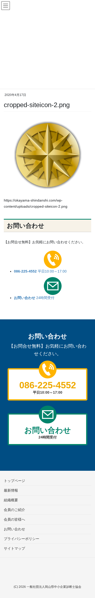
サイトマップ (14, 548)
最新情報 (11, 490)
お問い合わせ (14, 529)
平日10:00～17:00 (40, 271)
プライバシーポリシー (21, 539)
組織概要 (11, 500)
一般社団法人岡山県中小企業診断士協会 (54, 587)
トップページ (14, 481)
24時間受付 (34, 298)
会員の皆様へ (14, 519)
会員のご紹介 (14, 510)
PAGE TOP (82, 570)
